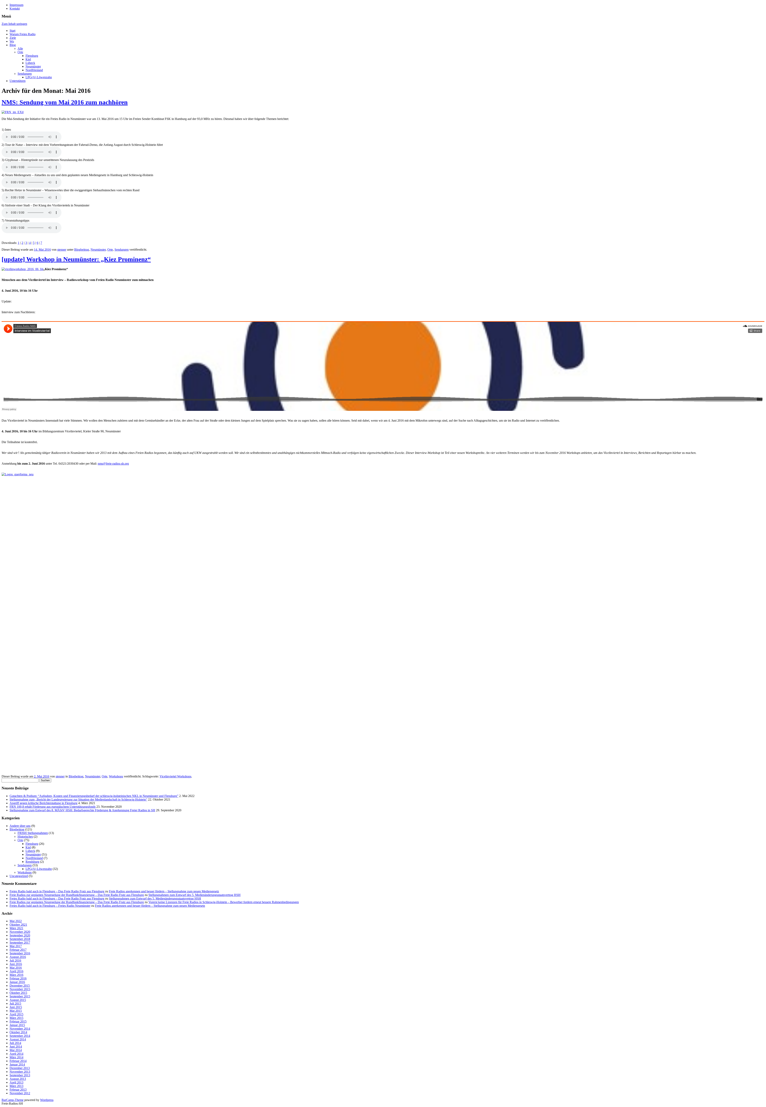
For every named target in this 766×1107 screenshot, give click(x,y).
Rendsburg (32, 861)
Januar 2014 (17, 1064)
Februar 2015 (18, 1021)
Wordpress (46, 1100)
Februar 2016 (18, 978)
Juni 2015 (16, 1007)
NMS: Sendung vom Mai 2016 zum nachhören (65, 102)
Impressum (16, 5)
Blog (13, 45)
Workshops (116, 776)
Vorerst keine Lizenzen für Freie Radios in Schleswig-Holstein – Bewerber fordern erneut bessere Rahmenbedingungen (223, 902)
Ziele (13, 37)
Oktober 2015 (18, 992)
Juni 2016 (16, 964)
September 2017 (20, 942)
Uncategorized (19, 876)
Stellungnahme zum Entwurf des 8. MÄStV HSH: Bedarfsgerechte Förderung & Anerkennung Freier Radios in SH (82, 810)
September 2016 (20, 953)
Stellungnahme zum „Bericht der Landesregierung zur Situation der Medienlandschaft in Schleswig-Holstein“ (78, 799)
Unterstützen (18, 80)
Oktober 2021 (18, 924)
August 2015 (18, 1000)
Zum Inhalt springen (14, 24)
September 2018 (20, 939)
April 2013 (16, 1082)
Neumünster (33, 66)
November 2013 (20, 1071)
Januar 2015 (17, 1025)
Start (12, 30)
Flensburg (32, 55)
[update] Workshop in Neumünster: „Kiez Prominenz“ (76, 259)
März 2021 (16, 928)
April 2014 (16, 1053)
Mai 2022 (16, 921)
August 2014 (18, 1039)
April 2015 (16, 1014)
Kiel (28, 59)
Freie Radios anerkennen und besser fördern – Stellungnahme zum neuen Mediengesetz (164, 891)
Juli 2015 (15, 1003)
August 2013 (18, 1079)
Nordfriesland (34, 70)
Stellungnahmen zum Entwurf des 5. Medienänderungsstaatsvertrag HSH (194, 895)
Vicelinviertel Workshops (175, 776)
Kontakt (15, 8)
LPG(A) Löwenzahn (39, 77)
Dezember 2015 (20, 985)
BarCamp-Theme (13, 1100)
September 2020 (20, 935)
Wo (12, 41)
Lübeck (30, 63)
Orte (20, 52)
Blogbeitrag (81, 249)
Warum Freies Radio (23, 34)
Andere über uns (20, 825)
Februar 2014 (18, 1061)
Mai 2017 (16, 946)
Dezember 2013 (20, 1068)
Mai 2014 (16, 1050)
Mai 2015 (16, 1010)
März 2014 (16, 1057)
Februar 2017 (18, 949)
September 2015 (20, 996)
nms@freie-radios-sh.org (113, 463)
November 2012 (20, 1093)
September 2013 (20, 1075)
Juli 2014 (15, 1043)
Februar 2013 (18, 1089)
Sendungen (25, 73)
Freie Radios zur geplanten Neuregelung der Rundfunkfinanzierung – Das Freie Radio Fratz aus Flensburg (77, 895)
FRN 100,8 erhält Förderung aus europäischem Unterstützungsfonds (53, 806)
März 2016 (16, 974)
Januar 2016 (17, 982)
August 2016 (18, 957)
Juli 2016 (15, 960)
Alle (20, 48)
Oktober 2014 (18, 1032)
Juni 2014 (16, 1046)
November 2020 (20, 931)
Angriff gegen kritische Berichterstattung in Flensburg (43, 803)
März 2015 (16, 1018)
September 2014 (20, 1035)
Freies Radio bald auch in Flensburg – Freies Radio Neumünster (50, 905)
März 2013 (16, 1086)
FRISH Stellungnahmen (33, 833)
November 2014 (20, 1028)
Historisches (25, 836)
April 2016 (16, 971)
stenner (61, 249)
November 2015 (20, 989)
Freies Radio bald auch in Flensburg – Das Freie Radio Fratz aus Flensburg (57, 891)
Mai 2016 (16, 967)
